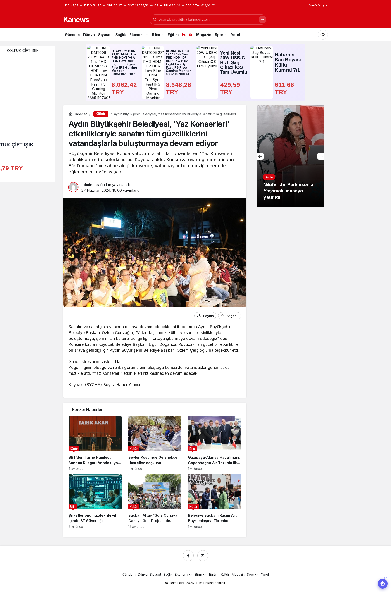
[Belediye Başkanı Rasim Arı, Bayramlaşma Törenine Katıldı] (214, 501)
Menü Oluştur (318, 5)
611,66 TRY (285, 88)
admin (86, 184)
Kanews (76, 19)
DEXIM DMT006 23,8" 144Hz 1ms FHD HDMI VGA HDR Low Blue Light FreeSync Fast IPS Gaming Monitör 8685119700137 (124, 62)
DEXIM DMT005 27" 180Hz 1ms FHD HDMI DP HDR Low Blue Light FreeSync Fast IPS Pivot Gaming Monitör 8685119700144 (178, 62)
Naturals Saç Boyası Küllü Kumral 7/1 (288, 62)
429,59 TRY (231, 88)
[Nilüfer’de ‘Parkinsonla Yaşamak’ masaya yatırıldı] (290, 156)
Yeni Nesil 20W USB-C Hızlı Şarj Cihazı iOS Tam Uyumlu (233, 62)
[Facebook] (188, 555)
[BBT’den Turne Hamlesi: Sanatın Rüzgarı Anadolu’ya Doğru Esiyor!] (95, 443)
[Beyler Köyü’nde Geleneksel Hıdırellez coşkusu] (154, 443)
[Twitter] (202, 555)
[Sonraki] (320, 156)
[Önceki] (260, 156)
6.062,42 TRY (125, 88)
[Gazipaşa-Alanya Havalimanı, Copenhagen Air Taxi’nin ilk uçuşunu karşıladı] (214, 443)
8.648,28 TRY (179, 88)
